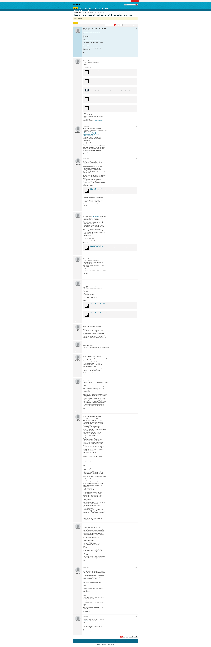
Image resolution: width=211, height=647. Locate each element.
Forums (75, 8)
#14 (136, 567)
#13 (136, 524)
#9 (136, 342)
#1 (136, 28)
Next (136, 636)
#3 (136, 126)
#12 (136, 414)
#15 (136, 616)
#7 (136, 281)
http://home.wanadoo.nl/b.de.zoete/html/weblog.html (98, 303)
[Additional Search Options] (135, 4)
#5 (136, 213)
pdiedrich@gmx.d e (96, 216)
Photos (88, 22)
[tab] (75, 23)
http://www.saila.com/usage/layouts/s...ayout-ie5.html (91, 132)
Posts (76, 22)
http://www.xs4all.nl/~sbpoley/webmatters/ (96, 246)
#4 (136, 158)
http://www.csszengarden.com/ (94, 189)
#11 (136, 379)
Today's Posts (86, 10)
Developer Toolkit (103, 8)
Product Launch (87, 8)
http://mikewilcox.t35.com (98, 120)
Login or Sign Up (134, 0)
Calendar (81, 10)
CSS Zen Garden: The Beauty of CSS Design (96, 188)
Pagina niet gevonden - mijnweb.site (95, 245)
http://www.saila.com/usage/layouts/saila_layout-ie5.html (98, 70)
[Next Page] (128, 25)
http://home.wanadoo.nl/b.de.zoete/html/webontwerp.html (98, 312)
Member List (76, 10)
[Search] (137, 4)
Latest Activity (81, 22)
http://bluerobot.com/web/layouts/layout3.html (97, 88)
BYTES (80, 8)
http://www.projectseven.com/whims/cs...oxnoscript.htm (92, 134)
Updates (95, 8)
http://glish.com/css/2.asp (87, 135)
